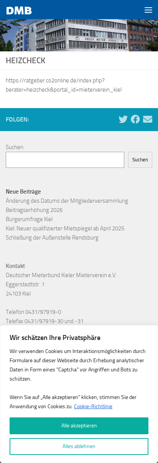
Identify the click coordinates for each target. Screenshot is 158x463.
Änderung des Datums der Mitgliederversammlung (67, 200)
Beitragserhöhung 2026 (34, 210)
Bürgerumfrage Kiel (29, 219)
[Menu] (148, 9)
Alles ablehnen (79, 446)
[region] (79, 394)
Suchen (14, 147)
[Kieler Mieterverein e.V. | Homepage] (24, 9)
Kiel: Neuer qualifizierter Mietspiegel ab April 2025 (65, 228)
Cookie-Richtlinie (93, 406)
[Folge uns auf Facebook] (135, 119)
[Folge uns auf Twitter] (123, 119)
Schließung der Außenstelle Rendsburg (52, 237)
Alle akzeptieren (79, 425)
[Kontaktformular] (147, 119)
